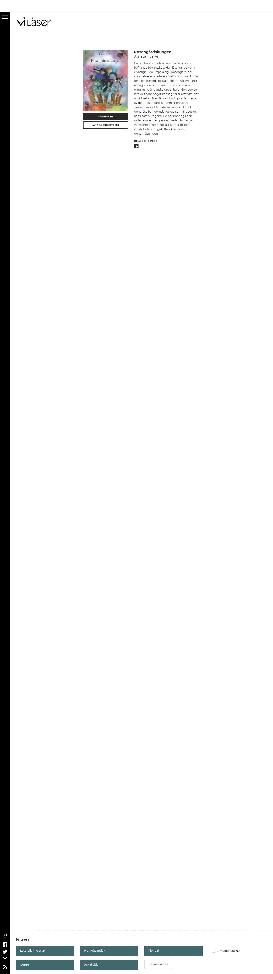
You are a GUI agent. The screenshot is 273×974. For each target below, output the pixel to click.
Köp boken (105, 116)
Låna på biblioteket (106, 125)
